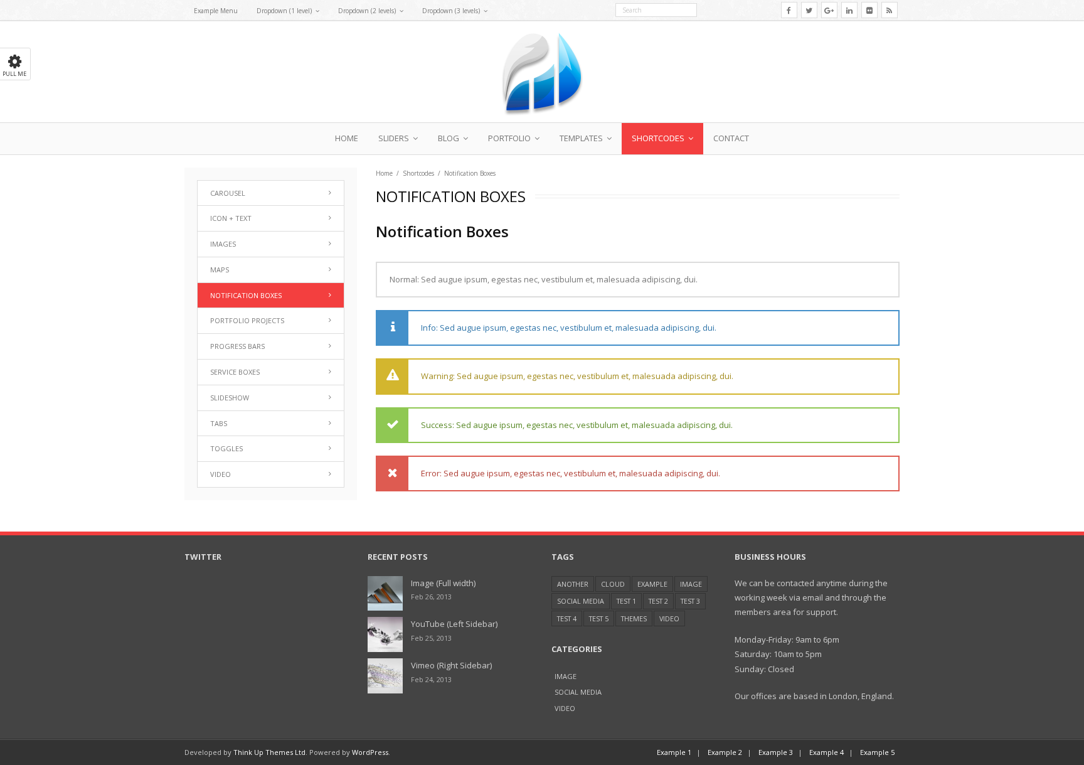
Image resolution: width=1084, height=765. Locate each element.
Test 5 (598, 618)
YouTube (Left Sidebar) (454, 623)
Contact (731, 138)
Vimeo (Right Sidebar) (451, 665)
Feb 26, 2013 (431, 596)
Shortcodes (658, 138)
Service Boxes (235, 372)
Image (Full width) (443, 583)
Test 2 (658, 601)
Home (346, 138)
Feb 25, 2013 (431, 638)
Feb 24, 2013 (431, 679)
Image (691, 584)
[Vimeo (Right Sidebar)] (385, 675)
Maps (219, 269)
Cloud (613, 584)
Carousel (227, 193)
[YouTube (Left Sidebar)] (385, 634)
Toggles (226, 448)
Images (223, 244)
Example (652, 584)
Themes (634, 618)
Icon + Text (231, 218)
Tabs (218, 423)
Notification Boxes (246, 295)
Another (572, 584)
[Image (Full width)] (385, 593)
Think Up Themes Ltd (269, 752)
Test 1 (626, 601)
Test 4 (567, 618)
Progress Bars (237, 346)
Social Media (580, 601)
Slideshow (229, 397)
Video (220, 474)
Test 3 (690, 601)
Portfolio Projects (247, 320)
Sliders (393, 138)
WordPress (370, 752)
